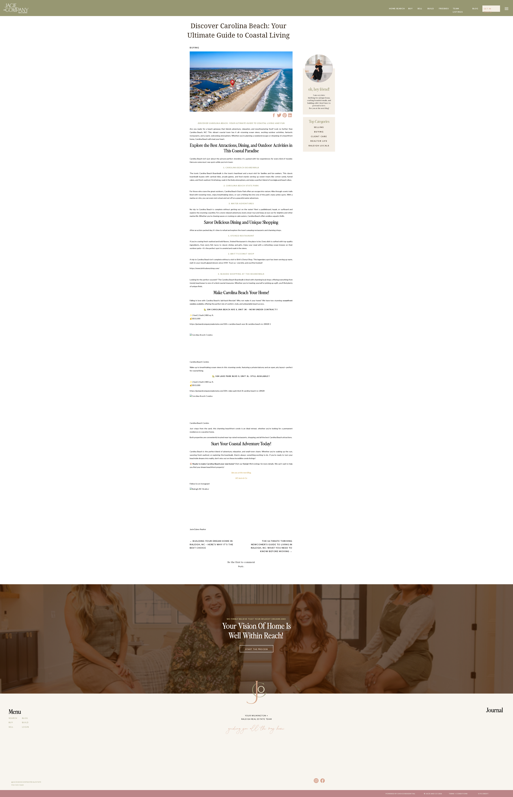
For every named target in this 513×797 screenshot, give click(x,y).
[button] (506, 8)
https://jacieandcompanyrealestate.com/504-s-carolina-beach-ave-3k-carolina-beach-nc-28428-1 (230, 324)
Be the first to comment (241, 562)
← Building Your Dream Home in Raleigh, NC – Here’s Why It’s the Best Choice (211, 544)
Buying (194, 47)
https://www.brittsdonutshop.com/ (204, 268)
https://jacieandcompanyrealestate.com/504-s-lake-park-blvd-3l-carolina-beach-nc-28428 (227, 391)
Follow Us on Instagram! (200, 484)
